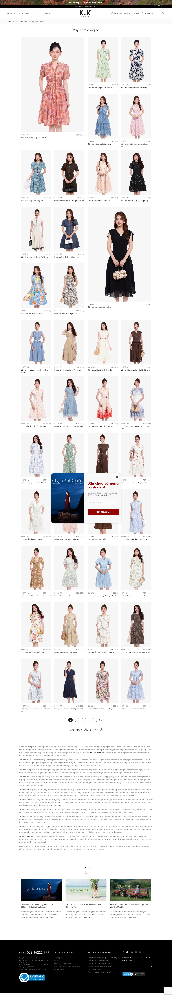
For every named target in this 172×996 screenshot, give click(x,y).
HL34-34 (124, 706)
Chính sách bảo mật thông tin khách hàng (102, 957)
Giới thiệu (11, 13)
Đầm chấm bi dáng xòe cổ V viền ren (67, 370)
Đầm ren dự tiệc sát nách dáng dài (100, 370)
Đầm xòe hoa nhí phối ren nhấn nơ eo (101, 87)
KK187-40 (91, 367)
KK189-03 (58, 706)
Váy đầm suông (25, 769)
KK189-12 (125, 480)
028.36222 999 (38, 952)
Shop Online (24, 13)
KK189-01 (91, 423)
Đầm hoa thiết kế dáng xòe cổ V (32, 539)
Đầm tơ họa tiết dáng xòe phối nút (66, 652)
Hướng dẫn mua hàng (144, 13)
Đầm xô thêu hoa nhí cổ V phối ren (33, 426)
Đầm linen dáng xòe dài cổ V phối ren (34, 257)
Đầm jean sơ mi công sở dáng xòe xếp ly (68, 708)
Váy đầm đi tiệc (25, 826)
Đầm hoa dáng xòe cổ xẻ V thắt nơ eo (34, 483)
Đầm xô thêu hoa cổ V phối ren (99, 200)
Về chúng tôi (58, 957)
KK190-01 (125, 84)
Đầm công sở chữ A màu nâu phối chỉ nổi (69, 200)
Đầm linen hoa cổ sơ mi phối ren (32, 652)
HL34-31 (24, 310)
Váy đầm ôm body (26, 789)
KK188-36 (58, 197)
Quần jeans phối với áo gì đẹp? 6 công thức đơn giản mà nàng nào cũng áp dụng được (129, 905)
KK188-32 (25, 706)
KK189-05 (125, 423)
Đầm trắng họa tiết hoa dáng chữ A (133, 483)
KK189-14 (58, 423)
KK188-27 (58, 593)
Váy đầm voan (25, 809)
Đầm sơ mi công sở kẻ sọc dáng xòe (134, 539)
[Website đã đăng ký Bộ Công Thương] (32, 977)
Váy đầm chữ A (25, 759)
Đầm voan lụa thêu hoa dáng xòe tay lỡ (68, 539)
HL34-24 (57, 310)
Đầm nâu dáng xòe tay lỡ (97, 539)
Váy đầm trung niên (27, 836)
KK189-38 (91, 84)
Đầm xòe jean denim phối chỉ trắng (66, 257)
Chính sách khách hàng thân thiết (99, 972)
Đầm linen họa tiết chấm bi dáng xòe (101, 652)
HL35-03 (91, 304)
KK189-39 (125, 367)
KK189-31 (25, 254)
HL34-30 (57, 649)
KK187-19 (58, 254)
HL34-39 (124, 593)
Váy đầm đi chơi (26, 816)
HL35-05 (91, 141)
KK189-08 (25, 536)
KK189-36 (58, 367)
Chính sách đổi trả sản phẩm (98, 960)
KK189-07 (25, 197)
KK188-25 (91, 197)
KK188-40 (91, 706)
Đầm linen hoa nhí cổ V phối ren (65, 313)
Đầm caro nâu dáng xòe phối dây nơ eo (135, 652)
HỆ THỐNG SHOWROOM (120, 13)
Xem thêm (43, 917)
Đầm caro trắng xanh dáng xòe (32, 200)
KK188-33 (125, 536)
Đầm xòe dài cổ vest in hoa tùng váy (100, 426)
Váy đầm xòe (24, 776)
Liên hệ (56, 960)
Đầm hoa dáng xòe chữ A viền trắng (134, 87)
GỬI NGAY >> (103, 511)
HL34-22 (91, 649)
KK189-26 (125, 197)
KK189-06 (58, 536)
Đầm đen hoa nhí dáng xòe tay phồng (134, 200)
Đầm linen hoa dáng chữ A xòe (32, 313)
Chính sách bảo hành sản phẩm (99, 963)
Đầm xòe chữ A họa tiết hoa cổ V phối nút (36, 596)
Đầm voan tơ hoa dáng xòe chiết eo (33, 137)
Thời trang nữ (58, 966)
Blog (35, 13)
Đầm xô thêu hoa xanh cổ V (64, 596)
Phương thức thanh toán (96, 969)
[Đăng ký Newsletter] (150, 967)
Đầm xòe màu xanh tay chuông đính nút (102, 596)
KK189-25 (25, 134)
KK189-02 (91, 536)
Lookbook (45, 13)
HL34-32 (24, 649)
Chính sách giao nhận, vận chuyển (100, 966)
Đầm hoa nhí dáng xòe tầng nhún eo (100, 144)
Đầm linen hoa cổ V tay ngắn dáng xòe (101, 708)
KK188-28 (25, 593)
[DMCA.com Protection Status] (133, 974)
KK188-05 (25, 367)
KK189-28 (25, 423)
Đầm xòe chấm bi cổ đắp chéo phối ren (68, 426)
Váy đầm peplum (26, 799)
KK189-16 (25, 480)
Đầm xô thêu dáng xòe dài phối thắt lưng (135, 370)
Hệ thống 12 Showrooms (62, 963)
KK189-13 (125, 649)
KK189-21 (125, 141)
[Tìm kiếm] (163, 13)
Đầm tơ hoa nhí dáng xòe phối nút (133, 708)
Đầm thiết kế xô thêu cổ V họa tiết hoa (134, 596)
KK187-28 (91, 593)
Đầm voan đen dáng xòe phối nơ (99, 307)
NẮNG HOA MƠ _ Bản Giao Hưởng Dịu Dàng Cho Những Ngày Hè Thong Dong (86, 905)
